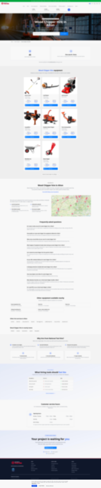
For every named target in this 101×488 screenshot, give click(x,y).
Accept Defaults (41, 485)
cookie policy (34, 483)
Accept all (34, 485)
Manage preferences (49, 485)
